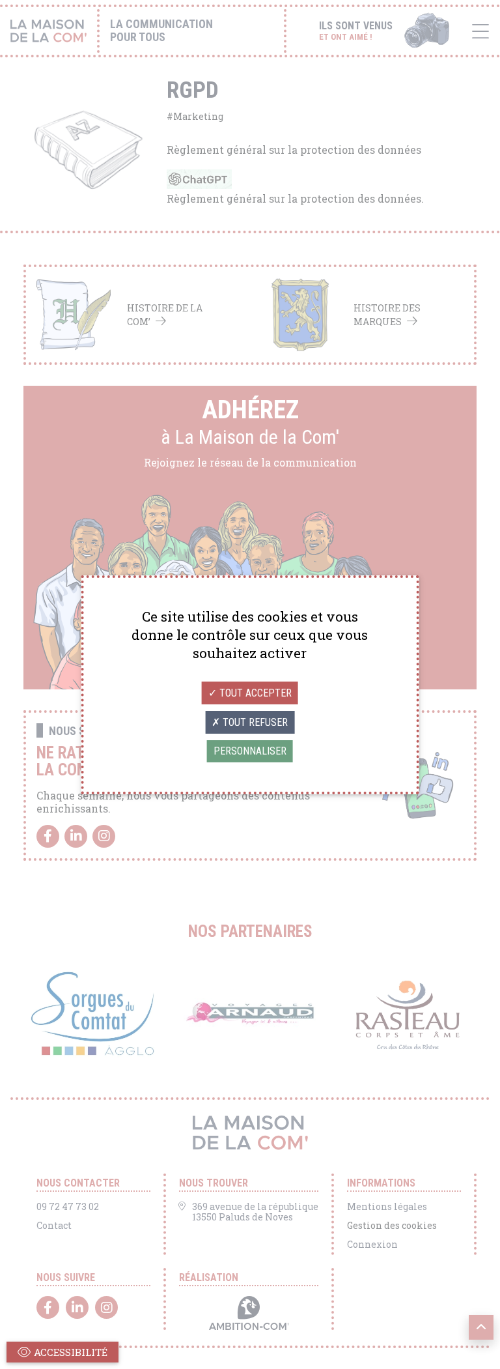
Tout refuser (254, 722)
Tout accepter (254, 693)
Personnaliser (250, 751)
